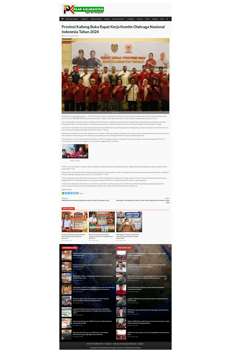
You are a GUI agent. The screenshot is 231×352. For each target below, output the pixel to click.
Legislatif (84, 19)
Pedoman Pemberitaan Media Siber (125, 344)
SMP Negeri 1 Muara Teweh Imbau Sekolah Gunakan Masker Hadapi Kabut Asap (129, 221)
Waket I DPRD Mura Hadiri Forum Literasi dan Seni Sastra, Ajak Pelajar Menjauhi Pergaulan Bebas (121, 323)
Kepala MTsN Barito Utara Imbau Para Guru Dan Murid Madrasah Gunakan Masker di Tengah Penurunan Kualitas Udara (67, 312)
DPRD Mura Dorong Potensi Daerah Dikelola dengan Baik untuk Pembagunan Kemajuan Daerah (121, 267)
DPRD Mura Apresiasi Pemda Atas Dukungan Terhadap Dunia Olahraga (121, 312)
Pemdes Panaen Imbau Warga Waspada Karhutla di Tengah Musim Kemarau (102, 221)
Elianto (64, 36)
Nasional (107, 19)
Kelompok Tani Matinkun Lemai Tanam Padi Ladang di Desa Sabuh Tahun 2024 (142, 200)
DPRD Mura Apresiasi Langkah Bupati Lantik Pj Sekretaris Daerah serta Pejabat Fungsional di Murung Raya (121, 278)
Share (81, 193)
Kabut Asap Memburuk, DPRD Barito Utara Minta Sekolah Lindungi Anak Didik (67, 323)
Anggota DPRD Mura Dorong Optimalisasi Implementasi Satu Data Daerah (121, 301)
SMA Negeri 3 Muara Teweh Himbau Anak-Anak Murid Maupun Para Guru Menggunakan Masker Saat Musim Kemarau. (67, 289)
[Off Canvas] (63, 19)
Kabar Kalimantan (118, 19)
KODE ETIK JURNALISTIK (95, 344)
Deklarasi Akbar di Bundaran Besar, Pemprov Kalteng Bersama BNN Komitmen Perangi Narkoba (67, 301)
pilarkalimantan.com (79, 116)
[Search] (167, 19)
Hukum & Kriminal (96, 19)
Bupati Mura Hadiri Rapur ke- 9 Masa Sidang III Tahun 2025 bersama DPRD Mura (121, 256)
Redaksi (140, 344)
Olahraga (155, 19)
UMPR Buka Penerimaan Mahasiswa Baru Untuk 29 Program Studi (85, 199)
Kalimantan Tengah (71, 19)
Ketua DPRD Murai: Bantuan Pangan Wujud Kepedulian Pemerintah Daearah (121, 289)
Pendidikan (130, 19)
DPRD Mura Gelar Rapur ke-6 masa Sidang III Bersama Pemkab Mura (121, 335)
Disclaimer (108, 344)
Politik (147, 19)
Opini (162, 19)
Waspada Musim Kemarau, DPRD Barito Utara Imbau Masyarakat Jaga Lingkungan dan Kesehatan (67, 335)
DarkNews (127, 348)
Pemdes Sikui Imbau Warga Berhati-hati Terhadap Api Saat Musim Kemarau (75, 221)
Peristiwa (140, 19)
